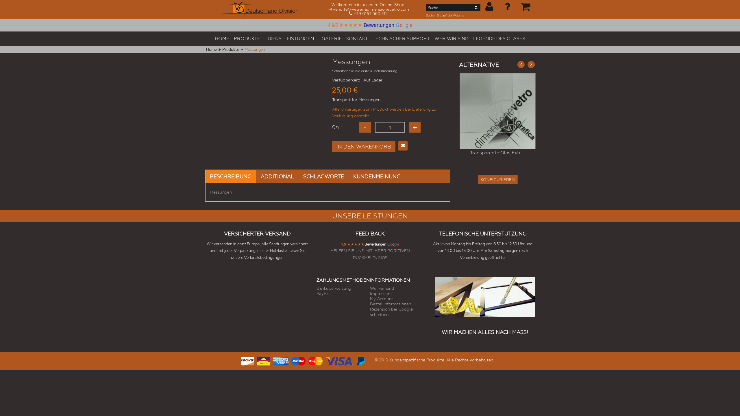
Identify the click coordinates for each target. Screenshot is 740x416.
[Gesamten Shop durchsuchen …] (476, 8)
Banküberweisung (334, 288)
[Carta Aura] (263, 360)
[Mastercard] (315, 360)
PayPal (323, 293)
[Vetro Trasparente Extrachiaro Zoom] (497, 111)
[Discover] (247, 360)
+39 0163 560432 (371, 13)
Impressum (381, 293)
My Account (381, 298)
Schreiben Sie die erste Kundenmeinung (364, 71)
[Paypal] (361, 360)
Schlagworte (323, 176)
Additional (277, 176)
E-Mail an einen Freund (403, 146)
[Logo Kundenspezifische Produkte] (259, 9)
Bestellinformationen (390, 304)
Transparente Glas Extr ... (497, 152)
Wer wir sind (382, 288)
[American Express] (280, 360)
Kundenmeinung (377, 176)
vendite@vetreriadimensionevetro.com (371, 9)
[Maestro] (298, 360)
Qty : (337, 127)
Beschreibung (230, 176)
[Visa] (339, 360)
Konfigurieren (497, 179)
